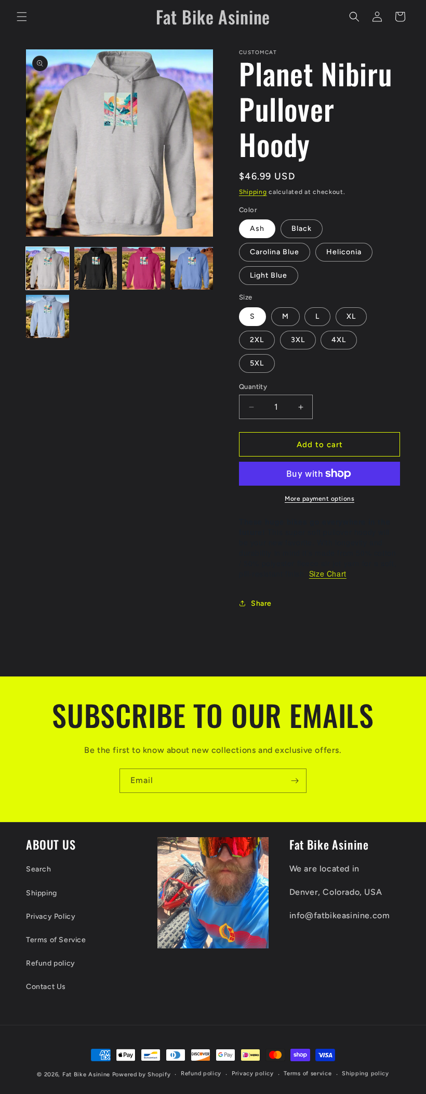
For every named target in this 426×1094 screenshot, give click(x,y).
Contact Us (46, 986)
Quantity (253, 386)
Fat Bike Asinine (86, 1074)
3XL (298, 339)
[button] (21, 16)
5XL (257, 363)
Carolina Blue (274, 252)
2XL (257, 339)
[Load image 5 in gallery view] (47, 316)
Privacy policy (253, 1073)
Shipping (253, 192)
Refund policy (50, 963)
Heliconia (344, 252)
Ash (257, 228)
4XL (338, 339)
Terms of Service (56, 939)
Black (301, 228)
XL (351, 316)
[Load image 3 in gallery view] (143, 268)
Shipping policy (365, 1073)
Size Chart (328, 573)
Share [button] (261, 603)
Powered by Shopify (141, 1074)
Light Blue (268, 275)
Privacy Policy (50, 916)
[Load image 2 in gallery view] (95, 268)
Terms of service (307, 1073)
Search (38, 869)
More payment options (319, 498)
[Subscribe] (294, 781)
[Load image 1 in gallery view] (47, 268)
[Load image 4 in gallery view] (192, 268)
